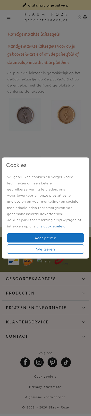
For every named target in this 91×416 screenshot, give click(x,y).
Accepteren (46, 238)
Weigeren (45, 249)
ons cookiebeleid (51, 226)
